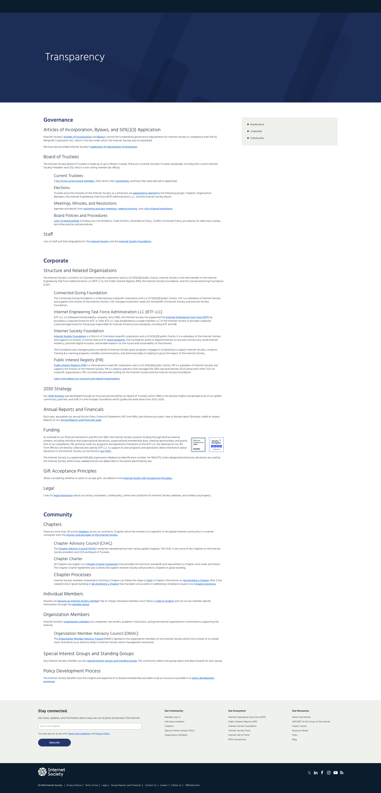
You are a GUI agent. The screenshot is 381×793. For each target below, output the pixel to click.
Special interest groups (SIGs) (179, 731)
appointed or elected (145, 193)
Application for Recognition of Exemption (113, 147)
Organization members (176, 735)
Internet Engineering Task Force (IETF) (187, 317)
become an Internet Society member (78, 601)
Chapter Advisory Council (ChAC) (77, 549)
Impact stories (299, 726)
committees (122, 181)
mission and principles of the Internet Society (92, 535)
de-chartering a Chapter (105, 584)
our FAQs (105, 451)
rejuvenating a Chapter (196, 580)
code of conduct (165, 601)
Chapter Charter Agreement (102, 564)
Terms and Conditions (79, 734)
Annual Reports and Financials (126, 785)
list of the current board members (75, 181)
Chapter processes (205, 584)
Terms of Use (91, 785)
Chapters (83, 532)
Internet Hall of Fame (238, 735)
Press (295, 735)
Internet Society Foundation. (135, 241)
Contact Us (150, 785)
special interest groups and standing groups (112, 661)
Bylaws (101, 137)
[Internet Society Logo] (51, 772)
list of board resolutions (158, 209)
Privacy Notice (74, 785)
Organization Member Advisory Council (80, 639)
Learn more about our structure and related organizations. (87, 379)
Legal (104, 785)
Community (257, 138)
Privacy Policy (102, 734)
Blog (294, 740)
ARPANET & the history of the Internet (311, 722)
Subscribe (54, 743)
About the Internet (301, 717)
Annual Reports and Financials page (81, 420)
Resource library (300, 731)
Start (149, 580)
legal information (63, 495)
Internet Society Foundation (70, 336)
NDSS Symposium (237, 740)
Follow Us (176, 785)
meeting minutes (127, 209)
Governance (257, 124)
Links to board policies (66, 221)
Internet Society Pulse (239, 731)
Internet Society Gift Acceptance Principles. (147, 478)
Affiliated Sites (192, 785)
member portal (80, 604)
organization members (77, 622)
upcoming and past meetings (100, 209)
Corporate (256, 131)
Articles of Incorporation (78, 137)
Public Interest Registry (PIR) (70, 365)
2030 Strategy (56, 396)
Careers (164, 785)
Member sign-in (173, 717)
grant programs (116, 340)
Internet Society (100, 241)
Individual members (174, 722)
